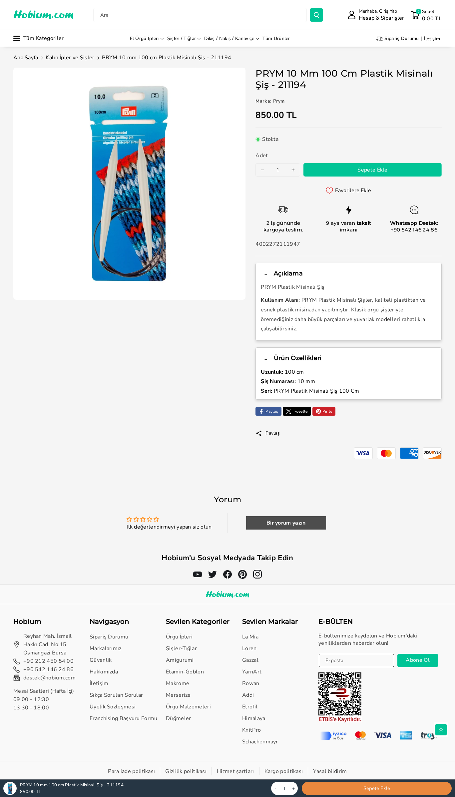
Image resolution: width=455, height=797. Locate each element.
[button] (426, 15)
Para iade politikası (131, 771)
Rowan (250, 683)
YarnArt (251, 671)
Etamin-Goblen (185, 671)
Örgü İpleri (179, 636)
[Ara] (316, 15)
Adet (261, 155)
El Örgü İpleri (144, 38)
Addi (248, 695)
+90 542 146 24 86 (414, 229)
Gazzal (250, 660)
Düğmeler (178, 718)
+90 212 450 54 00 (48, 661)
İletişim (99, 683)
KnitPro (251, 730)
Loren (249, 648)
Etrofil (249, 706)
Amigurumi (180, 660)
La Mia (250, 636)
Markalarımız (106, 648)
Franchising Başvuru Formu (124, 718)
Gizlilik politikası (186, 771)
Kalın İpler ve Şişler (70, 57)
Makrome (177, 683)
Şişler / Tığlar (181, 38)
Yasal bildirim (330, 771)
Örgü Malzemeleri (188, 706)
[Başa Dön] (441, 729)
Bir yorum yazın (286, 523)
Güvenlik (101, 660)
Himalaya (253, 718)
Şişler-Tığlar (181, 648)
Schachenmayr (260, 741)
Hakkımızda (104, 671)
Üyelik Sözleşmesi (113, 706)
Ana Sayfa (25, 57)
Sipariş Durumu (109, 636)
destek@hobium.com (49, 677)
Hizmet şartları (235, 771)
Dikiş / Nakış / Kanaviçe (229, 38)
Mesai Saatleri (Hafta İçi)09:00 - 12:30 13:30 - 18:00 (43, 699)
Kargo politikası (283, 771)
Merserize (178, 695)
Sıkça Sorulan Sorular (116, 695)
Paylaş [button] (272, 433)
